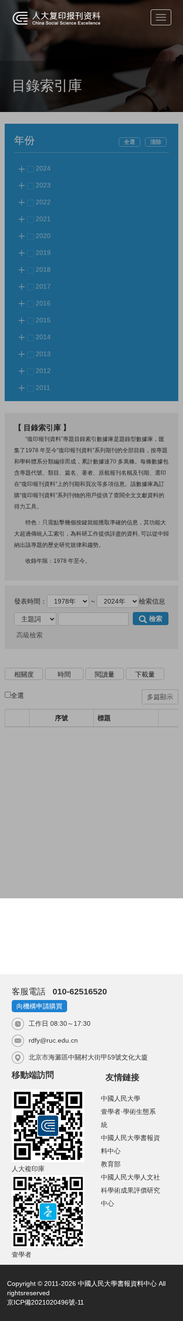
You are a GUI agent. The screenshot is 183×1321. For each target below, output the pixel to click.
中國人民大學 (120, 1098)
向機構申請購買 (39, 1006)
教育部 (111, 1164)
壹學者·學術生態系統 (128, 1118)
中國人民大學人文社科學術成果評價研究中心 (130, 1190)
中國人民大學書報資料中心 (130, 1144)
